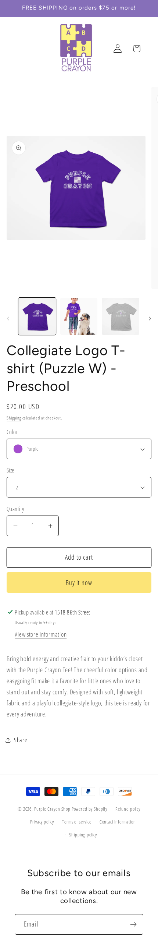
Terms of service (76, 821)
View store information (41, 634)
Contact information (118, 821)
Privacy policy (42, 821)
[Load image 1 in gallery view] (37, 316)
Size (10, 470)
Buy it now (79, 582)
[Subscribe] (133, 924)
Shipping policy (83, 834)
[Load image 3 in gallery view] (120, 316)
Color (12, 432)
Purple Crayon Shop (52, 808)
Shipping (14, 418)
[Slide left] (8, 319)
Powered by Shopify (89, 808)
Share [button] (21, 740)
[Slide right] (150, 319)
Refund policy (127, 808)
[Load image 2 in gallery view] (79, 316)
